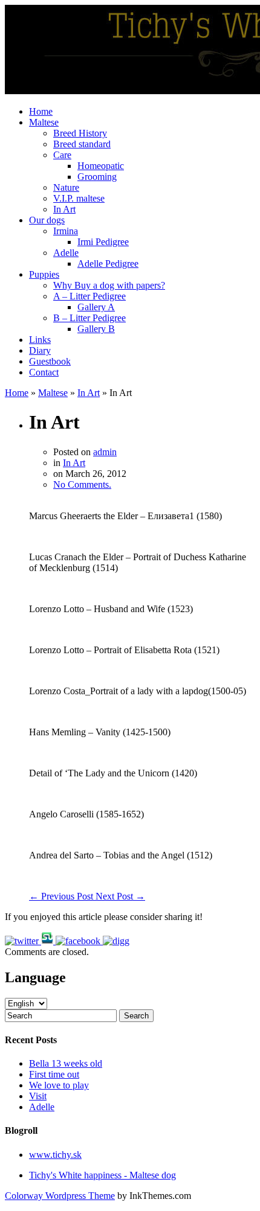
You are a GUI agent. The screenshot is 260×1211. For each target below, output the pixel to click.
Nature (66, 187)
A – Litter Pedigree (89, 296)
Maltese (44, 122)
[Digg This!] (116, 941)
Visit (38, 1096)
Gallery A (96, 307)
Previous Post (62, 896)
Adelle (66, 253)
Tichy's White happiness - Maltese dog (102, 1175)
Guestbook (50, 361)
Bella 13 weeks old (65, 1063)
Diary (40, 350)
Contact (44, 372)
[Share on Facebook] (79, 941)
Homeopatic (100, 166)
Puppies (44, 274)
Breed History (80, 133)
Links (40, 339)
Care (62, 155)
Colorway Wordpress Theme (60, 1195)
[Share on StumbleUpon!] (48, 941)
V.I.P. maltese (79, 198)
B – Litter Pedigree (89, 318)
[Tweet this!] (23, 941)
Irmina (65, 231)
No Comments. (82, 484)
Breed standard (82, 144)
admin (105, 452)
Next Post (120, 896)
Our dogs (47, 220)
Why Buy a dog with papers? (109, 285)
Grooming (97, 176)
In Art (64, 209)
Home (41, 111)
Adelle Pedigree (107, 263)
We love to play (59, 1085)
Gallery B (96, 329)
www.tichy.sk (55, 1154)
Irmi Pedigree (103, 242)
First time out (54, 1074)
